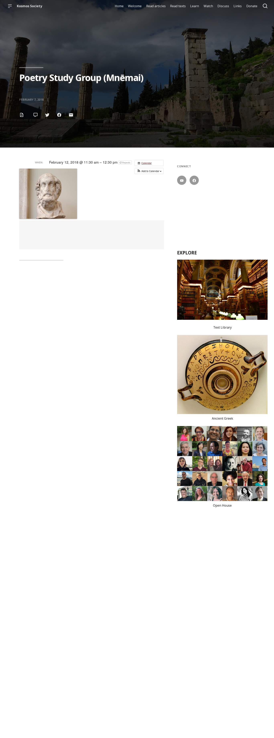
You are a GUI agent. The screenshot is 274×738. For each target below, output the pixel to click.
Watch (208, 6)
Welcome (135, 6)
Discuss (223, 6)
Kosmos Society (29, 6)
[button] (149, 171)
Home (119, 6)
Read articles (156, 6)
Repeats (126, 162)
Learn (194, 6)
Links (237, 6)
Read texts (178, 6)
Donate (251, 6)
